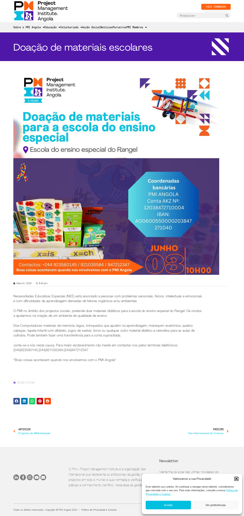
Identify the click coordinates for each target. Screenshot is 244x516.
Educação (50, 27)
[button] (236, 479)
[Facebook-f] (23, 477)
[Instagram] (30, 477)
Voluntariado (69, 27)
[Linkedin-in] (16, 477)
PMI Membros (134, 27)
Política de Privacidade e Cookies (99, 509)
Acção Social (91, 27)
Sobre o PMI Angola (27, 27)
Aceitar (168, 505)
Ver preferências (215, 505)
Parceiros (119, 27)
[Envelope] (43, 477)
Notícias (106, 27)
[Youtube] (36, 477)
